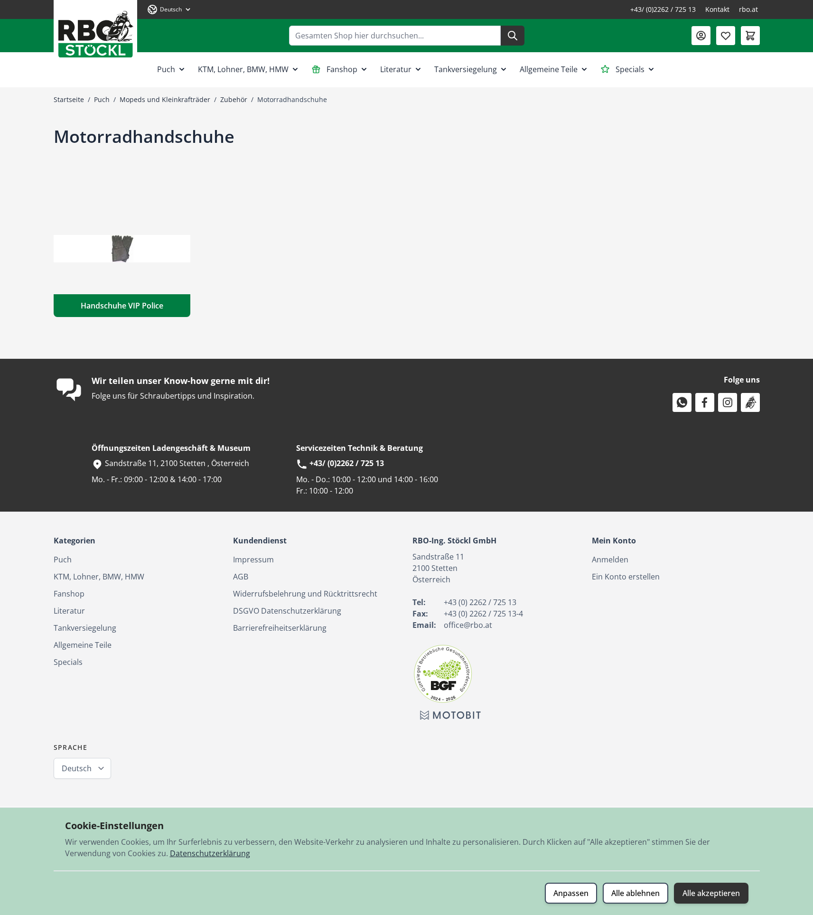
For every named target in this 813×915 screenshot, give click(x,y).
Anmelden (610, 559)
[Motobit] (450, 715)
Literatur (395, 69)
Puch (166, 69)
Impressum (253, 559)
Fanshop (342, 69)
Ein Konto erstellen (626, 576)
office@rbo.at (468, 625)
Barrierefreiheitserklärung (280, 628)
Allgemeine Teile (549, 69)
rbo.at (748, 9)
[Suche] (512, 36)
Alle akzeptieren (711, 893)
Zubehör (233, 99)
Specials (630, 69)
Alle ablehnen (635, 893)
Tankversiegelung (465, 69)
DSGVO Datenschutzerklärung (287, 611)
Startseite (69, 99)
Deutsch (77, 768)
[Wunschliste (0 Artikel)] (725, 35)
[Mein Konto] (701, 35)
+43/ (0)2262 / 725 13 (663, 9)
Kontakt (717, 9)
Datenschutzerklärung (210, 853)
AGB (240, 576)
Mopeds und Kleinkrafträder (165, 99)
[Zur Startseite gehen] (95, 30)
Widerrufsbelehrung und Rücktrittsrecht (305, 593)
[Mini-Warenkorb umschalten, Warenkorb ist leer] (750, 35)
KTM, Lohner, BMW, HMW (243, 69)
